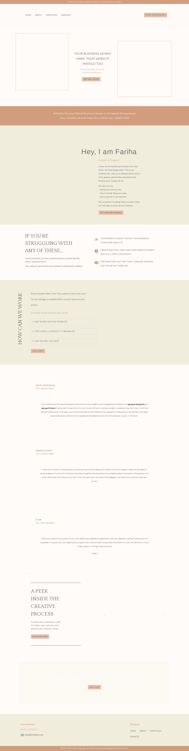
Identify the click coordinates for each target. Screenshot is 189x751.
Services (66, 15)
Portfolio (51, 15)
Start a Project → (30, 729)
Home (28, 15)
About (38, 15)
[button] (105, 615)
